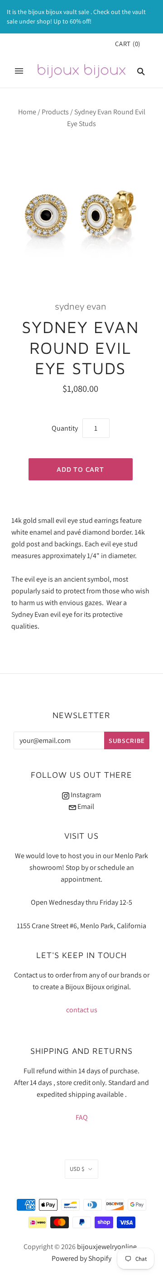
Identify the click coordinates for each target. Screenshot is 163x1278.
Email (85, 806)
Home (27, 112)
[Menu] (19, 71)
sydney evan (80, 306)
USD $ (77, 1169)
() (127, 43)
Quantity (65, 428)
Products (55, 112)
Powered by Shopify (81, 1258)
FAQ (82, 1117)
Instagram (85, 794)
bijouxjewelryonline (107, 1246)
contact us (81, 1010)
